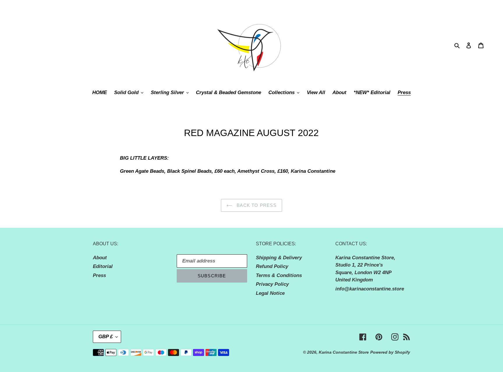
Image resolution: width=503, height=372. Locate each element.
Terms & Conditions (279, 275)
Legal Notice (270, 293)
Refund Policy (272, 266)
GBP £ (105, 336)
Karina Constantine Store (344, 352)
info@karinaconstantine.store (369, 289)
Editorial (103, 266)
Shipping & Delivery (279, 257)
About (100, 257)
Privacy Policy (272, 284)
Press (99, 275)
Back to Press (256, 205)
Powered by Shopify (390, 352)
